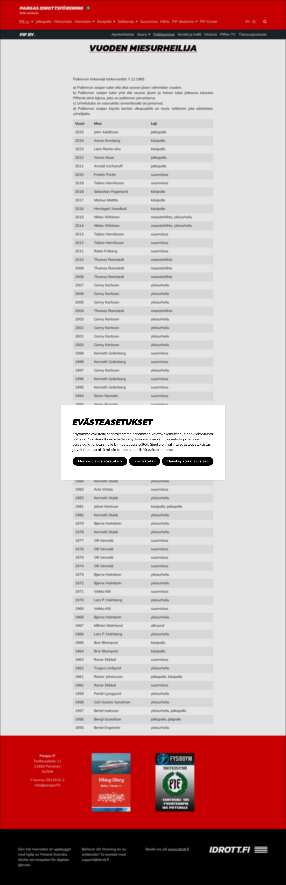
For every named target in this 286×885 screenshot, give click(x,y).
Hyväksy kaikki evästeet (187, 461)
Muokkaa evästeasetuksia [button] (100, 461)
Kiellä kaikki (144, 461)
